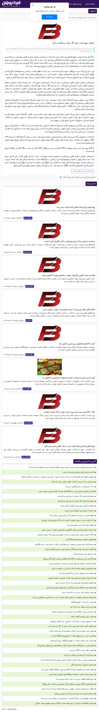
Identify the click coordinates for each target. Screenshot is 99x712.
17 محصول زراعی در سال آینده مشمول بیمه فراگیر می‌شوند (72, 621)
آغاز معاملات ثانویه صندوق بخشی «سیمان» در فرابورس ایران (71, 563)
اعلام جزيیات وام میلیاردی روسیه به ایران (78, 472)
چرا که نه (49, 16)
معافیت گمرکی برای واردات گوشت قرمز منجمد (77, 505)
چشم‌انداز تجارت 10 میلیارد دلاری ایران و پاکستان (75, 496)
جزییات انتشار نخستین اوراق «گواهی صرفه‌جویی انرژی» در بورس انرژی (68, 529)
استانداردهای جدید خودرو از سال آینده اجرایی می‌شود (74, 693)
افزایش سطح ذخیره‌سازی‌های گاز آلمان (80, 539)
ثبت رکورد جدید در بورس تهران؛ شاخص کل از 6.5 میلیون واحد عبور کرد (67, 520)
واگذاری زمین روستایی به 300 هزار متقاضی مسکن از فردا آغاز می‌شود (68, 558)
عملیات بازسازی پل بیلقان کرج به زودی (79, 510)
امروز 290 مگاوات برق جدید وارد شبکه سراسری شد (75, 679)
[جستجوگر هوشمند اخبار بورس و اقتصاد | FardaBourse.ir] (11, 3)
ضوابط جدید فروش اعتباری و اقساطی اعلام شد (76, 573)
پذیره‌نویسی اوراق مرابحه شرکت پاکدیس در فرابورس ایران (73, 568)
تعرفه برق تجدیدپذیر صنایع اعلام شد (80, 525)
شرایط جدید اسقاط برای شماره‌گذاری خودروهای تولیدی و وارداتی (70, 587)
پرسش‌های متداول (73, 4)
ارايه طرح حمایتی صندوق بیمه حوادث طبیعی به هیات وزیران (71, 578)
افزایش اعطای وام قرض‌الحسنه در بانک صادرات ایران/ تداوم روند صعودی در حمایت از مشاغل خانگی (57, 476)
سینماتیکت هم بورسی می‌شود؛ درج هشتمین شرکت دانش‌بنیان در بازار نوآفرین (64, 544)
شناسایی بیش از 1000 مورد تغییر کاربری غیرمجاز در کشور (73, 611)
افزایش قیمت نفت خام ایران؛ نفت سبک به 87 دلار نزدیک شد (71, 626)
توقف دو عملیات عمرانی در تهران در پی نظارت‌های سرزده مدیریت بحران (68, 688)
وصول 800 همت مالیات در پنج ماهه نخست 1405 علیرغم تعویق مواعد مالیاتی (64, 703)
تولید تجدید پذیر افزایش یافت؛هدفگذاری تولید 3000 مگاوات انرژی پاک (67, 669)
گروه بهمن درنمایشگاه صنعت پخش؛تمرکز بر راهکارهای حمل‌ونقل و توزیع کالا (65, 645)
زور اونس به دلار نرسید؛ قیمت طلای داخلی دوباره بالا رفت (72, 481)
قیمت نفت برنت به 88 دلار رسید (82, 650)
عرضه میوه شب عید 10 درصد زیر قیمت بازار (73, 17)
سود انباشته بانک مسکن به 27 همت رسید (78, 592)
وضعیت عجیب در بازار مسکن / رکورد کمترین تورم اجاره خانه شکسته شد (67, 660)
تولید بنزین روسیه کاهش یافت (82, 616)
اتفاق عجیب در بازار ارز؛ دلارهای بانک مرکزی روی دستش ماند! (71, 515)
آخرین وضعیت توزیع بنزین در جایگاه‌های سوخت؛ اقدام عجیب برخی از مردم (66, 491)
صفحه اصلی (90, 4)
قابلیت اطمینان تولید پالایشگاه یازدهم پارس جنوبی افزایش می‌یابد (69, 549)
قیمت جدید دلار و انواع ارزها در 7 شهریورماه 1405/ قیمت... (72, 636)
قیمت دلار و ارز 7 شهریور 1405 (82, 602)
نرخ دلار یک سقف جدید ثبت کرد (82, 607)
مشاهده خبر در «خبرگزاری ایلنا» (83, 171)
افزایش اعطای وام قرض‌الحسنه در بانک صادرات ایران (75, 583)
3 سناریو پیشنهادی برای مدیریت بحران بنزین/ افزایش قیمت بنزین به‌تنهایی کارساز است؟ (61, 467)
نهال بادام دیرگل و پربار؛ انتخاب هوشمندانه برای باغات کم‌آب (71, 631)
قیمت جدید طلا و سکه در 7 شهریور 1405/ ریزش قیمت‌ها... (71, 640)
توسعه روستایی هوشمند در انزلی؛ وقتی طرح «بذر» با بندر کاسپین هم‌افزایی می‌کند (63, 597)
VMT (5, 709)
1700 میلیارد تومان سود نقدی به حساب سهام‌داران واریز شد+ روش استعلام (66, 534)
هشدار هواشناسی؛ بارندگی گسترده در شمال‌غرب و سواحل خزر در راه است (67, 698)
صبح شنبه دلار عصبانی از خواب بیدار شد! (79, 655)
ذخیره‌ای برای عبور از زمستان (83, 554)
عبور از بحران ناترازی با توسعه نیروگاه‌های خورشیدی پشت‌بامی (71, 674)
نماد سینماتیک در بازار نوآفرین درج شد (79, 486)
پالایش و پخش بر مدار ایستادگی (82, 664)
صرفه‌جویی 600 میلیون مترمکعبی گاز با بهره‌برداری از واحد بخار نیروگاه (68, 684)
